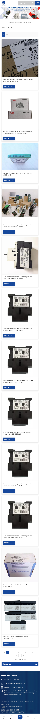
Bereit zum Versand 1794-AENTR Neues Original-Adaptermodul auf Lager (18, 80)
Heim (19, 22)
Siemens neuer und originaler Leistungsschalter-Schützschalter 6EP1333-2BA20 (18, 329)
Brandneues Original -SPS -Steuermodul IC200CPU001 (15, 586)
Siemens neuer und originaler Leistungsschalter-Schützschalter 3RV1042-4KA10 (18, 226)
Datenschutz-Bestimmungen (12, 712)
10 (16, 655)
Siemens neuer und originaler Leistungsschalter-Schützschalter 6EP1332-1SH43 (18, 381)
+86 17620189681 (13, 680)
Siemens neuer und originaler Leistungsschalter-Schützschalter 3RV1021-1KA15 (18, 277)
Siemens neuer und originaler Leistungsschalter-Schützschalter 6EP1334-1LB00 (18, 433)
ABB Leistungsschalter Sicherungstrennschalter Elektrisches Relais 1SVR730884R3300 (17, 132)
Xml (17, 710)
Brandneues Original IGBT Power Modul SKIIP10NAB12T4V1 (15, 637)
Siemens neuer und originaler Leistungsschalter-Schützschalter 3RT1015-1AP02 (18, 537)
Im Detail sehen (8, 86)
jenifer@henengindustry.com (17, 683)
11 (20, 655)
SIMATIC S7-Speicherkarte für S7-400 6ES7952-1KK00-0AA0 (18, 174)
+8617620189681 (17, 687)
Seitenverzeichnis (8, 710)
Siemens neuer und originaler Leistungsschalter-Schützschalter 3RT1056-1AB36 (18, 485)
